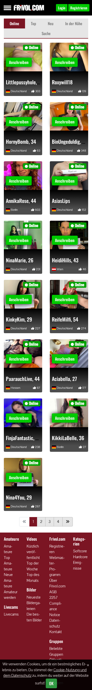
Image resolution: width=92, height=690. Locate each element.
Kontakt (55, 631)
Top (33, 23)
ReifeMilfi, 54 (65, 319)
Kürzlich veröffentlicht (33, 552)
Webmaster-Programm (57, 566)
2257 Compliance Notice (55, 606)
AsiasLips (61, 200)
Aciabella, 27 (64, 378)
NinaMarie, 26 (19, 260)
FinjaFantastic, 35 (23, 438)
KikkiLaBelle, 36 (68, 438)
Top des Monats (33, 577)
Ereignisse (77, 565)
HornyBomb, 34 (21, 141)
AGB (52, 591)
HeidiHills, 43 (65, 260)
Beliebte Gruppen (56, 651)
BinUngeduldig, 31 (69, 141)
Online (14, 23)
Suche (46, 33)
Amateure (8, 549)
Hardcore (80, 556)
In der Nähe (73, 23)
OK (51, 683)
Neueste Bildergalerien (34, 603)
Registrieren (57, 549)
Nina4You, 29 (19, 497)
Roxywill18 (62, 82)
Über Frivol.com (57, 583)
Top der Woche (33, 566)
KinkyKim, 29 (19, 319)
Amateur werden (10, 594)
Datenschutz (54, 623)
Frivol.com (28, 8)
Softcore (80, 551)
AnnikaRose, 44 (21, 200)
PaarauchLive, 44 (23, 378)
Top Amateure (8, 563)
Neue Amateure (8, 580)
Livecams (11, 614)
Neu (50, 23)
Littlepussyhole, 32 (24, 82)
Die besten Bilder (34, 617)
